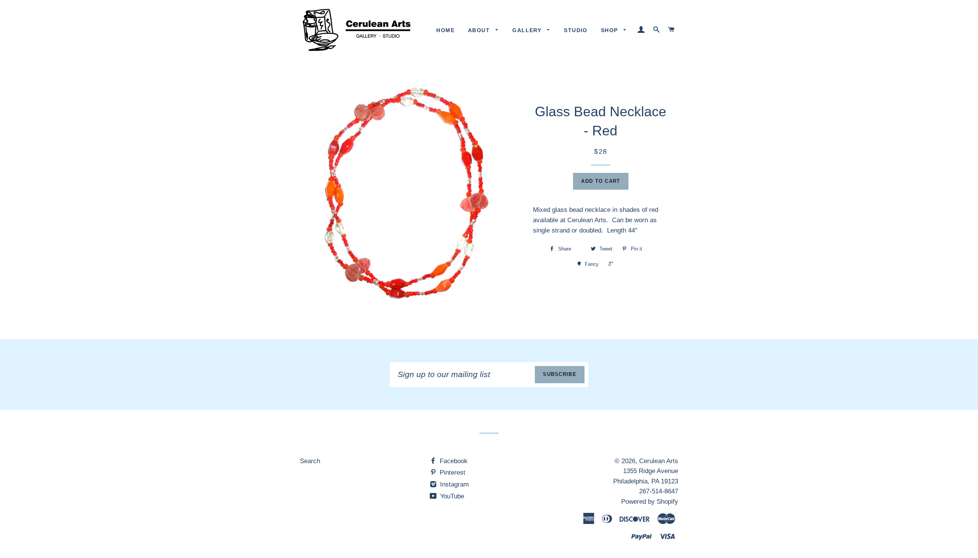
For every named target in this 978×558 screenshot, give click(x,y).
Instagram (453, 484)
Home (445, 30)
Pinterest (451, 472)
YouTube (451, 496)
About (480, 30)
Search (310, 461)
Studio (575, 30)
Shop (610, 30)
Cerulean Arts (658, 461)
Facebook (453, 461)
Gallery (527, 30)
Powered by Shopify (649, 501)
